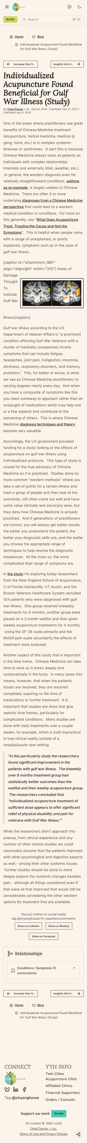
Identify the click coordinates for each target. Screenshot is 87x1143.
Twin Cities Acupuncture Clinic (61, 1076)
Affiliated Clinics (59, 1086)
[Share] (78, 1134)
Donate (59, 1113)
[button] (69, 6)
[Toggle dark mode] (79, 6)
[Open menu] (7, 7)
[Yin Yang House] (18, 7)
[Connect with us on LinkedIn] (15, 1089)
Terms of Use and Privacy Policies (43, 1134)
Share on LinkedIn (28, 926)
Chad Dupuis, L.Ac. (43, 1128)
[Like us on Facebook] (24, 1089)
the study (15, 574)
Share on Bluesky (58, 926)
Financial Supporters (63, 1093)
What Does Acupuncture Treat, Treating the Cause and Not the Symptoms (40, 226)
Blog (10, 19)
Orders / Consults (60, 1099)
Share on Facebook (43, 936)
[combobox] (52, 19)
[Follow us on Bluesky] (7, 1089)
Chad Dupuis (15, 109)
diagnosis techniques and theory (47, 424)
